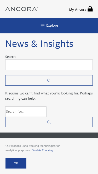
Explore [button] (51, 25)
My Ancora (77, 9)
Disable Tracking (42, 150)
